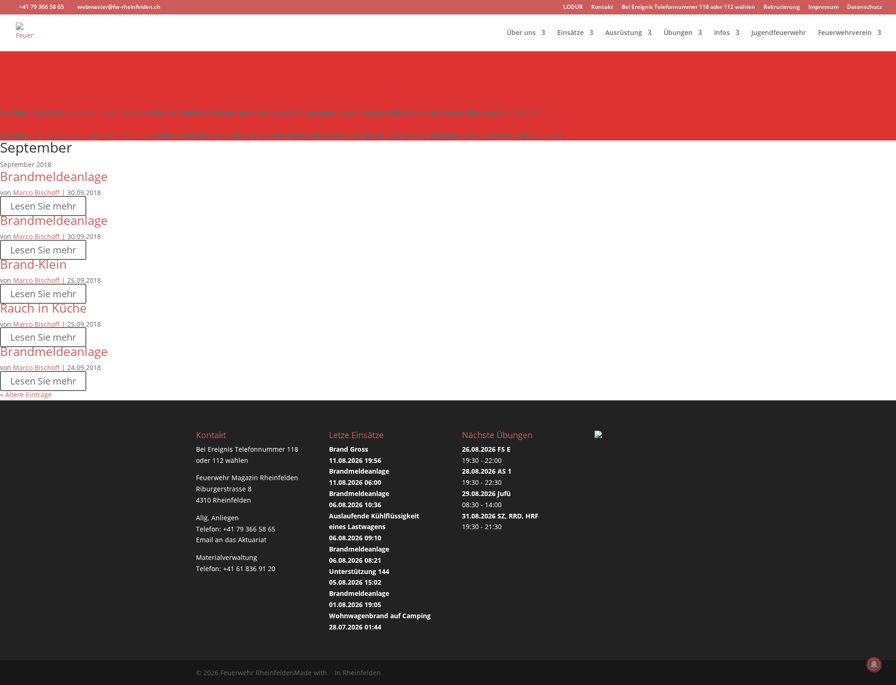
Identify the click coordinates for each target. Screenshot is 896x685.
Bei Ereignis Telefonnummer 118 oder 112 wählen (688, 7)
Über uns (521, 33)
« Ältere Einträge (26, 394)
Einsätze (570, 33)
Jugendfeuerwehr (778, 33)
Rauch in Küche (43, 308)
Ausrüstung (623, 33)
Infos (722, 33)
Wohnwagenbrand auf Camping (380, 615)
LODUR (573, 7)
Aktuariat (252, 539)
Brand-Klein (33, 264)
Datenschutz (864, 7)
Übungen (678, 33)
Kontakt (602, 7)
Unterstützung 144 (359, 571)
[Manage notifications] (874, 664)
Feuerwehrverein (845, 33)
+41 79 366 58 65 (249, 528)
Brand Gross (348, 449)
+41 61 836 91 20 (249, 568)
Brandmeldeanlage (54, 176)
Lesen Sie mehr (43, 206)
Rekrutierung (781, 7)
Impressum (823, 7)
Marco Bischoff (36, 192)
